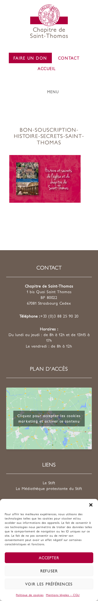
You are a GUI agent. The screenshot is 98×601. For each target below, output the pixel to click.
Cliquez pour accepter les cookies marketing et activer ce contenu (49, 418)
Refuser (49, 571)
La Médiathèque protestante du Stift (49, 488)
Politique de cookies (30, 594)
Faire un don (30, 58)
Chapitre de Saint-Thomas (49, 21)
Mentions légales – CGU (63, 594)
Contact (69, 58)
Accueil (47, 68)
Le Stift (49, 483)
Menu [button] (53, 92)
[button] (90, 505)
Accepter (49, 558)
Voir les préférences (49, 584)
